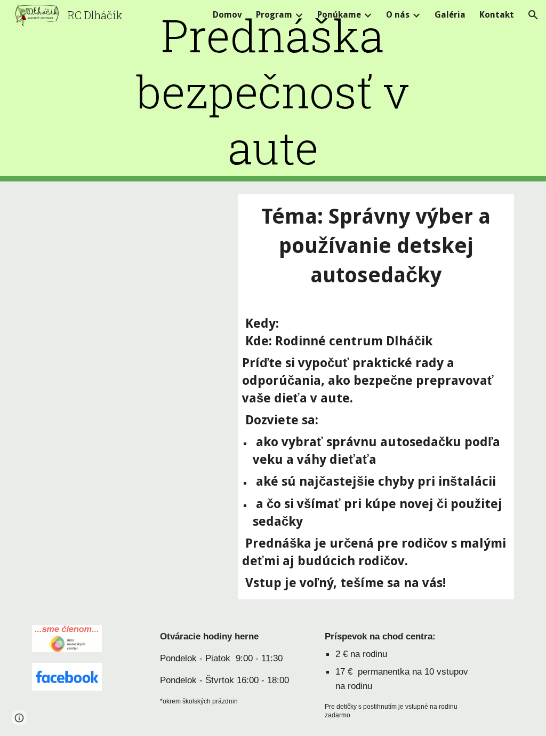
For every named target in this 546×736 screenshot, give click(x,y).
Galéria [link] (450, 15)
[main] (272, 91)
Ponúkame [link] (339, 15)
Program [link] (274, 15)
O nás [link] (398, 15)
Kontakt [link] (496, 15)
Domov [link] (227, 15)
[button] (533, 15)
